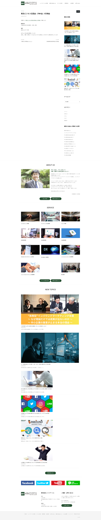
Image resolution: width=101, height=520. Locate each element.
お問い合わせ (77, 3)
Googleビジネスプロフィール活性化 (27, 256)
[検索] (78, 11)
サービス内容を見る (45, 280)
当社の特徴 (45, 198)
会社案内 (72, 3)
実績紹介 (65, 120)
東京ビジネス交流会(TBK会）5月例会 (33, 20)
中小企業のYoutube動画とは (69, 141)
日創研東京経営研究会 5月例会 (53, 41)
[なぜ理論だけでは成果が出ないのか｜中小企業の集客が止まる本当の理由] (37, 453)
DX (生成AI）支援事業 (45, 257)
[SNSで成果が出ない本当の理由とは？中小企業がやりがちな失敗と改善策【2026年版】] (72, 53)
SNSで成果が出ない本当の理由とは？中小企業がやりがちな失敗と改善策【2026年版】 (71, 60)
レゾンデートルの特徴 (44, 3)
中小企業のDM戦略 (67, 155)
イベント (65, 111)
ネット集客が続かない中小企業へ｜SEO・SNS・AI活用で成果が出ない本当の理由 (35, 364)
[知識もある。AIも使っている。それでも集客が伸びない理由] (72, 83)
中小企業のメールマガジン (69, 148)
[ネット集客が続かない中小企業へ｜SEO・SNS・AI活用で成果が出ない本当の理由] (72, 39)
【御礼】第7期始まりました (26, 41)
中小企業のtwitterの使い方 (68, 137)
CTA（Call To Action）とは (68, 150)
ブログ (65, 118)
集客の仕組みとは (52, 3)
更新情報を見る (50, 473)
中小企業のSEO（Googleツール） (70, 146)
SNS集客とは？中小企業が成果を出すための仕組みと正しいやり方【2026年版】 (35, 413)
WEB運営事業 (43, 240)
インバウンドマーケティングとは (70, 132)
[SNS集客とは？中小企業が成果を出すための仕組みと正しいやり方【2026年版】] (72, 69)
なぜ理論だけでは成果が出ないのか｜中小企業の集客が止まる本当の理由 (34, 462)
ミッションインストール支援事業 (67, 256)
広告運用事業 (63, 240)
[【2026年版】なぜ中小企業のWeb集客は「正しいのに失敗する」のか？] (72, 25)
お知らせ (65, 113)
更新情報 (66, 3)
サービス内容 (59, 3)
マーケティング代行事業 (45, 223)
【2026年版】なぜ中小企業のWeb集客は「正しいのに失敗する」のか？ (33, 326)
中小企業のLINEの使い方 (68, 139)
